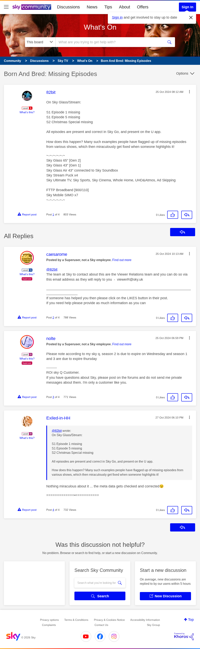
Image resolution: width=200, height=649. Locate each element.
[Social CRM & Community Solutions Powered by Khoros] (184, 636)
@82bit (51, 269)
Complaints (49, 624)
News (92, 7)
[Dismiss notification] (191, 17)
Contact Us (101, 624)
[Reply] (186, 215)
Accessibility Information (145, 619)
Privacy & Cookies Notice (109, 619)
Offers (142, 7)
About (124, 7)
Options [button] (182, 73)
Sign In (187, 7)
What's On (100, 27)
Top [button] (191, 620)
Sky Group (153, 624)
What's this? (27, 112)
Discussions (68, 7)
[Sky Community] (31, 7)
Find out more (121, 260)
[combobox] (109, 42)
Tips (108, 7)
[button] (189, 91)
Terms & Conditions (76, 619)
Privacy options (49, 619)
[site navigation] (6, 7)
